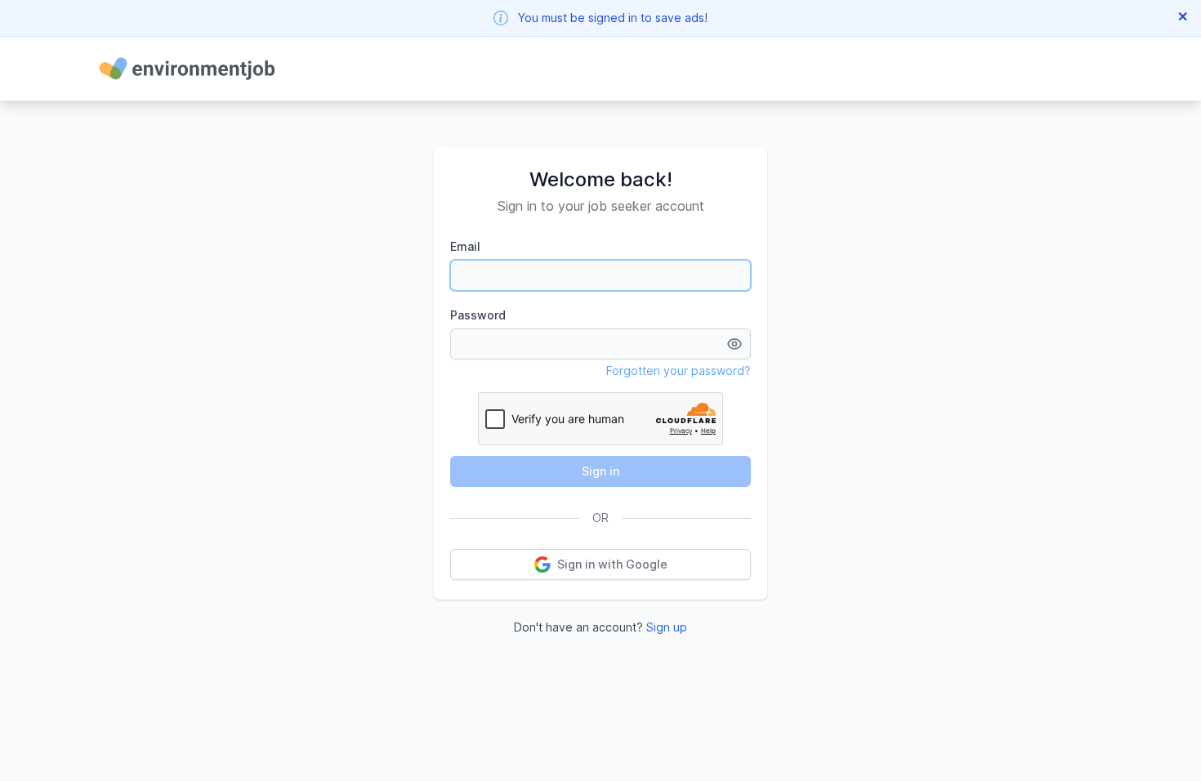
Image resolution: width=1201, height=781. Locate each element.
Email (465, 246)
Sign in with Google (612, 564)
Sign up (666, 627)
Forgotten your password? (678, 370)
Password (478, 315)
